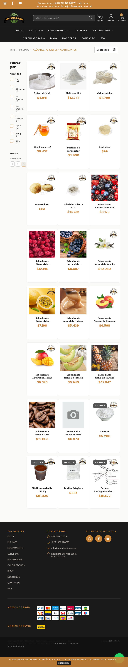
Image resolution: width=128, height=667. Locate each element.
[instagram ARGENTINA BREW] (5, 3)
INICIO (19, 30)
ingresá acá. (61, 643)
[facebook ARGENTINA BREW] (12, 3)
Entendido (64, 663)
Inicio (12, 49)
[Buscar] (90, 18)
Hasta (18, 159)
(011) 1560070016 (60, 542)
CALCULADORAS (33, 38)
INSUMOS (35, 30)
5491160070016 (59, 536)
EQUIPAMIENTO (57, 30)
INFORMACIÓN (102, 30)
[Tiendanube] (111, 641)
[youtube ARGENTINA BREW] (20, 3)
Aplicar (24, 164)
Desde (12, 159)
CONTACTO (88, 38)
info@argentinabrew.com (64, 548)
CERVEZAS (81, 30)
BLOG (53, 38)
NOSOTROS (69, 38)
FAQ (103, 38)
